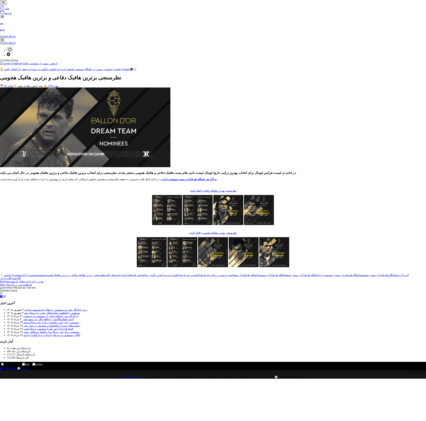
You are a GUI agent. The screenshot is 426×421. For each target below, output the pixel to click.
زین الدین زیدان (152, 275)
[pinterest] (16, 368)
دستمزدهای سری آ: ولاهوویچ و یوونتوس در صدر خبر (51, 325)
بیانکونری (176, 275)
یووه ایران (13, 275)
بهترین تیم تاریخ (189, 275)
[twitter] (7, 368)
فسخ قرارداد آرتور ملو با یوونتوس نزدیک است (48, 328)
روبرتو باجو (166, 275)
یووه (20, 275)
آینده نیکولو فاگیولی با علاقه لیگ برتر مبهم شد (48, 319)
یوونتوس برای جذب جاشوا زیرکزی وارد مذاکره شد (51, 322)
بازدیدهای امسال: (25, 354)
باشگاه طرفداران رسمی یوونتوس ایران (339, 275)
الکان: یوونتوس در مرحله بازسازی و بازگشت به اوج (51, 335)
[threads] (23, 368)
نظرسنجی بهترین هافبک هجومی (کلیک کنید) (213, 233)
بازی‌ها (2, 30)
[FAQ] (10, 49)
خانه (1, 23)
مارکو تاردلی (123, 275)
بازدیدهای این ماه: (21, 351)
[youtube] (13, 368)
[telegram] (1, 296)
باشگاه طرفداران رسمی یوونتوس (378, 275)
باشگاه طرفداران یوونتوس (272, 275)
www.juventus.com (131, 377)
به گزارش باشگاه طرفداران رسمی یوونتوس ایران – (188, 179)
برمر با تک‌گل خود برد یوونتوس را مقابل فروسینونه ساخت (55, 309)
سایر (10, 85)
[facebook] (10, 368)
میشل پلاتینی (111, 275)
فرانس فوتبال (137, 275)
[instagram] (4, 296)
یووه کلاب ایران (8, 278)
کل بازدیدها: (22, 357)
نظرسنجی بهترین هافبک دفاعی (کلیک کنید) (213, 190)
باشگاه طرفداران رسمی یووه (302, 275)
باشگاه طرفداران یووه (246, 275)
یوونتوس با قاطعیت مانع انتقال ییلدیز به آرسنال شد (52, 313)
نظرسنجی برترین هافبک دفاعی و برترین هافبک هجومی (75, 275)
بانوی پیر (229, 275)
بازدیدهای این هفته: (20, 348)
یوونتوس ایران (30, 275)
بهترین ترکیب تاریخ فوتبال (210, 275)
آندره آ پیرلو (402, 275)
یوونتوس (42, 275)
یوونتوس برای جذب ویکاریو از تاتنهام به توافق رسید (51, 331)
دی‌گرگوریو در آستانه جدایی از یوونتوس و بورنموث (50, 316)
